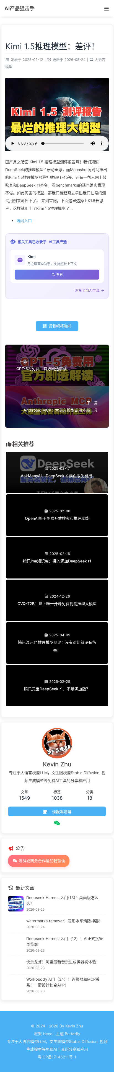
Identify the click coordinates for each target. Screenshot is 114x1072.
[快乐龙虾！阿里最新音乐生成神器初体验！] (16, 965)
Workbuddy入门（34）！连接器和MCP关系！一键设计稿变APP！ (63, 982)
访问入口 (24, 220)
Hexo (47, 1033)
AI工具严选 (58, 241)
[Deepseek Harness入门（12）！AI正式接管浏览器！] (16, 944)
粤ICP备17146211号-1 (57, 1057)
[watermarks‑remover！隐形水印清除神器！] (16, 924)
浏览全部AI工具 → (89, 290)
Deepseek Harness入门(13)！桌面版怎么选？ (62, 900)
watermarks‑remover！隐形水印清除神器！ (64, 920)
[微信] (57, 823)
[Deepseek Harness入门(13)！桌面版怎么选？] (16, 903)
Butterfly (72, 1033)
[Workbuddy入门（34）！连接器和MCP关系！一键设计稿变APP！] (16, 985)
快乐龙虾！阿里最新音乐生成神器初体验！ (63, 961)
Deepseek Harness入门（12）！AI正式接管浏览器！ (64, 941)
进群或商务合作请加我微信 (41, 860)
